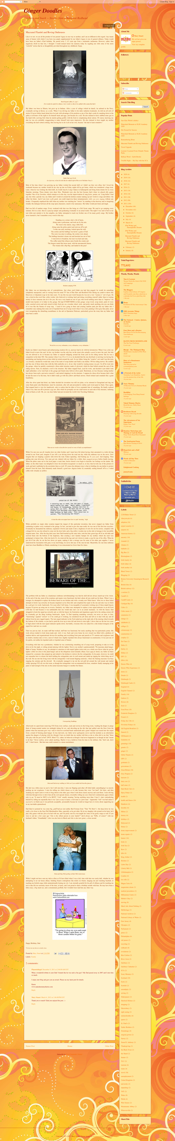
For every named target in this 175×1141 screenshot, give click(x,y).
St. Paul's (124, 1023)
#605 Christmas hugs (130, 313)
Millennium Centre (127, 895)
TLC (122, 1061)
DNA (123, 660)
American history (127, 533)
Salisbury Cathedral (127, 966)
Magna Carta (125, 883)
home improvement (127, 830)
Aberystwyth (125, 518)
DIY (122, 656)
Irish (122, 842)
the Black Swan (126, 1050)
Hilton (123, 811)
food (122, 706)
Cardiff (123, 596)
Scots (123, 982)
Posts (126, 89)
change (123, 618)
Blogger (115, 1136)
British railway (126, 588)
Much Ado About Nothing (130, 906)
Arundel (124, 541)
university (124, 1084)
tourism (123, 1065)
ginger (123, 751)
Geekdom (124, 740)
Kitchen (123, 860)
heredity (124, 808)
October (129, 213)
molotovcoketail (98, 1136)
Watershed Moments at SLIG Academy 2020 (134, 125)
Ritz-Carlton (125, 955)
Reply (33, 990)
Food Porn (124, 709)
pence (123, 932)
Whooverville (125, 1110)
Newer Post (30, 1046)
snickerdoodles (126, 1016)
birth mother (125, 567)
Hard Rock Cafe (126, 789)
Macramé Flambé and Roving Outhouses (134, 143)
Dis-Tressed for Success (129, 130)
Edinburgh (124, 679)
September (129, 216)
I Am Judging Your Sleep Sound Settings (134, 395)
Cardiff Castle (125, 600)
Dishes (123, 653)
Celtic (123, 607)
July (127, 219)
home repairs (125, 834)
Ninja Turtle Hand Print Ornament (135, 435)
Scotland (124, 978)
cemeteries (124, 615)
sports (123, 1019)
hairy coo (124, 781)
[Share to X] (64, 953)
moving (123, 902)
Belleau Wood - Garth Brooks (131, 157)
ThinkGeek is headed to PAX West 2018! (135, 353)
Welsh (123, 1099)
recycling (124, 944)
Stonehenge (125, 1031)
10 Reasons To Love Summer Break (135, 385)
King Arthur (125, 857)
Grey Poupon (125, 774)
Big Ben (124, 552)
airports (123, 530)
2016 (126, 187)
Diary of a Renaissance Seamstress (132, 361)
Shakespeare (125, 997)
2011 (126, 203)
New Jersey (125, 921)
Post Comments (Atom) (74, 1054)
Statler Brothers (126, 1027)
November (129, 209)
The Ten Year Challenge (131, 343)
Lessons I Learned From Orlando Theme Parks (135, 152)
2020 (126, 174)
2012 (126, 200)
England (124, 687)
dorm (123, 672)
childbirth (124, 622)
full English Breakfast (128, 728)
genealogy (124, 743)
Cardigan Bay (125, 603)
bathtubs (124, 548)
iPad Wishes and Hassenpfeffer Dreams (133, 226)
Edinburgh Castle (127, 683)
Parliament (124, 929)
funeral (123, 732)
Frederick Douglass (127, 713)
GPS (122, 758)
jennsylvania (128, 471)
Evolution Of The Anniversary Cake (135, 304)
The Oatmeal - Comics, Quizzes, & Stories (135, 321)
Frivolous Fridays (127, 724)
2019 (126, 177)
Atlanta (123, 545)
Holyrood (124, 823)
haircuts (123, 777)
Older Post (109, 1046)
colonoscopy (125, 630)
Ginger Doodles (43, 10)
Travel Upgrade (126, 147)
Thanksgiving (125, 1046)
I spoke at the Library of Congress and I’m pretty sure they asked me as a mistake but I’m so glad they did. (135, 294)
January (128, 250)
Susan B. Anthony (127, 1042)
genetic (123, 747)
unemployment (126, 1076)
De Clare (124, 641)
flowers (123, 702)
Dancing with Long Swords (132, 413)
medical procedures (127, 891)
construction (125, 634)
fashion (123, 698)
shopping (124, 1004)
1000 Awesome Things (131, 311)
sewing (123, 993)
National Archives (127, 914)
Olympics (124, 925)
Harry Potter (125, 792)
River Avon (125, 959)
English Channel (126, 690)
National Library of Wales (130, 917)
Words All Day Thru (131, 458)
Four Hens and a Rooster (133, 330)
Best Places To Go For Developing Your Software (135, 333)
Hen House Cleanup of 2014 (133, 443)
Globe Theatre (126, 755)
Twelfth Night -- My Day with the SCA (134, 160)
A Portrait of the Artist (132, 373)
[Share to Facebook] (66, 953)
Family (33, 957)
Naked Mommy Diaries (132, 403)
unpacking (124, 1087)
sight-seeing (125, 1012)
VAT (122, 1091)
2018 (126, 181)
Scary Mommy (129, 383)
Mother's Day (125, 898)
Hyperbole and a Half (131, 450)
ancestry (124, 537)
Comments (128, 93)
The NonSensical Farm (132, 441)
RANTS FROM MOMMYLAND (135, 341)
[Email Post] (55, 953)
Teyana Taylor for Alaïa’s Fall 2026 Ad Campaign (135, 282)
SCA (122, 970)
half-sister (124, 785)
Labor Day (124, 864)
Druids (123, 675)
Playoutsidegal (37, 969)
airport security (126, 526)
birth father (125, 564)
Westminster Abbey (127, 1106)
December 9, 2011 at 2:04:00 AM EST (55, 969)
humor (123, 838)
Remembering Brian (128, 139)
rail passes (124, 940)
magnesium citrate (127, 887)
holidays (124, 819)
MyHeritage (125, 910)
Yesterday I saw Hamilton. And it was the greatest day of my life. (134, 376)
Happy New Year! (129, 424)
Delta (123, 645)
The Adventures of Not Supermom (132, 421)
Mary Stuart (36, 997)
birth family (125, 560)
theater (123, 1057)
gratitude (124, 762)
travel (123, 1072)
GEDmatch (125, 736)
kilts (122, 853)
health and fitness (127, 800)
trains (123, 1069)
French (123, 717)
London (123, 876)
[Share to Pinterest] (68, 953)
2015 (126, 190)
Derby (123, 649)
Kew (122, 849)
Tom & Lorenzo (129, 279)
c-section (124, 592)
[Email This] (59, 953)
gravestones (125, 766)
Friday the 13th (126, 721)
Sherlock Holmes (127, 1000)
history (123, 815)
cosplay (123, 637)
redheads (124, 948)
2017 (126, 184)
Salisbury (124, 963)
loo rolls (124, 879)
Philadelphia (125, 936)
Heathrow (124, 804)
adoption (124, 522)
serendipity (124, 989)
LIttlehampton (126, 872)
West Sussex (125, 1103)
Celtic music (125, 611)
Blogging (124, 575)
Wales (123, 1095)
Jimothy (126, 324)
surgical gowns (126, 1034)
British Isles (125, 584)
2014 (126, 194)
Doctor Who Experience (129, 668)
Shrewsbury (125, 1008)
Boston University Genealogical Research (135, 579)
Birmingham (125, 556)
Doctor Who (125, 664)
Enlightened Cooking (131, 467)
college (123, 626)
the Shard (124, 1053)
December (129, 206)
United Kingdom (126, 1080)
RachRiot (127, 392)
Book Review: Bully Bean (132, 405)
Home (70, 1046)
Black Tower (125, 571)
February (129, 247)
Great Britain (125, 770)
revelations (124, 951)
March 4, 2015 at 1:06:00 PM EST (53, 997)
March (128, 222)
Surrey (123, 1038)
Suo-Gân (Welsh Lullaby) (129, 120)
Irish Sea (124, 845)
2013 (126, 197)
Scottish (123, 985)
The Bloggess (128, 290)
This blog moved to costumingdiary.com (130, 365)
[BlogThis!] (62, 953)
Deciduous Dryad (130, 411)
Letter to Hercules (129, 460)
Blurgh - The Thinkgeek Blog (134, 349)
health (123, 796)
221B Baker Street (127, 514)
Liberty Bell (125, 868)
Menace (126, 452)
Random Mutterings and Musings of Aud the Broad (133, 432)
